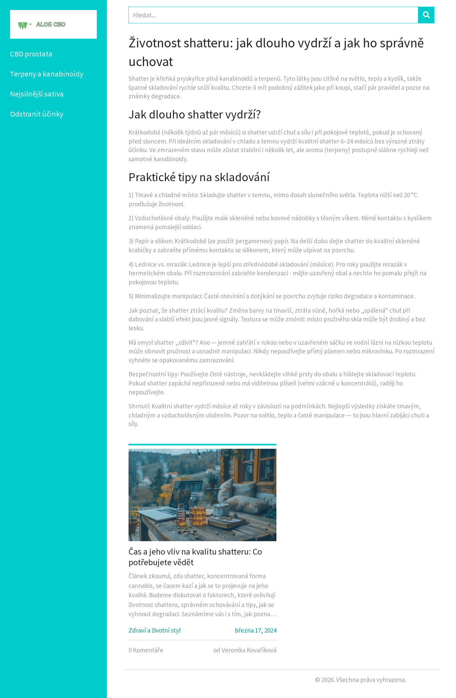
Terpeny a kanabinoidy (46, 73)
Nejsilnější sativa (37, 93)
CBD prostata (31, 53)
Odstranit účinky (36, 113)
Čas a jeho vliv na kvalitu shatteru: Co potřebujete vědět (195, 556)
